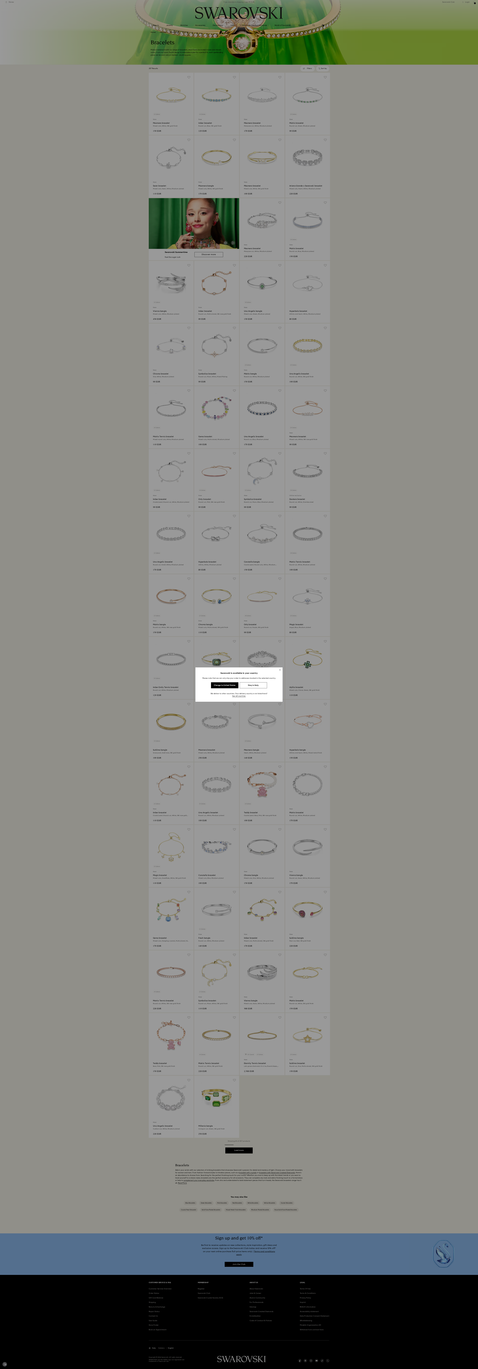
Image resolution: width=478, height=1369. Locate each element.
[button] (280, 670)
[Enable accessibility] (4, 1364)
